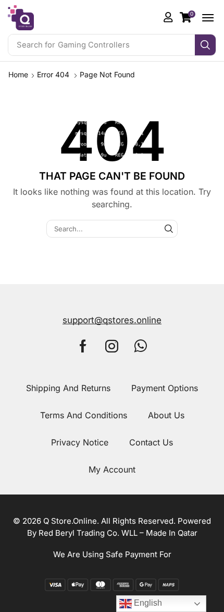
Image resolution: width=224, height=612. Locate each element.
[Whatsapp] (140, 345)
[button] (187, 17)
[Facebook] (83, 345)
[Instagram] (111, 345)
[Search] (205, 44)
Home (18, 74)
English (147, 602)
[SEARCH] (169, 229)
